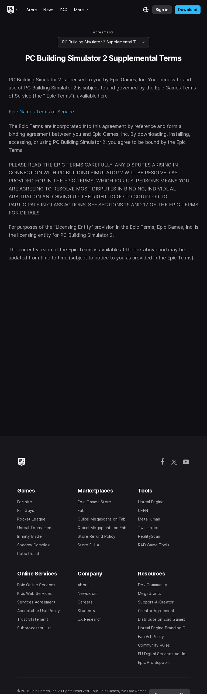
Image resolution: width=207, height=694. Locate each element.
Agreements (103, 32)
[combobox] (100, 42)
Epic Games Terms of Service (41, 111)
